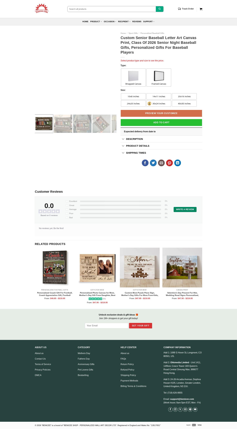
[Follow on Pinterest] (190, 409)
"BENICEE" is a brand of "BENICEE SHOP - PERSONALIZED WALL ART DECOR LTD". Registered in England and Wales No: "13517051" (101, 425)
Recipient (123, 22)
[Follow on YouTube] (195, 409)
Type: (123, 65)
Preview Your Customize (161, 113)
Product (95, 22)
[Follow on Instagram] (175, 409)
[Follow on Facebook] (170, 409)
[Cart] (201, 9)
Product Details (137, 145)
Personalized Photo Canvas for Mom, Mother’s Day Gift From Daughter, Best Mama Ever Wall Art (97, 294)
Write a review (185, 209)
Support (148, 22)
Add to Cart (161, 122)
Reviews (136, 22)
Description (134, 139)
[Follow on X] (180, 409)
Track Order (188, 9)
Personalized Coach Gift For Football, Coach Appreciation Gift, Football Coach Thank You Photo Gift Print (54, 294)
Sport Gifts (133, 33)
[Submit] (159, 9)
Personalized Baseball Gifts (152, 33)
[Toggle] (123, 139)
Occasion (109, 22)
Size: (123, 90)
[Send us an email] (185, 409)
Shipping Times (136, 152)
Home (85, 22)
